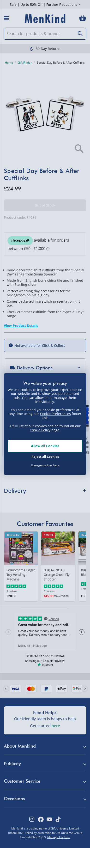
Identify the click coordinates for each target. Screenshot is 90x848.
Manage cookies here (45, 465)
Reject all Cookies (45, 456)
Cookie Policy (40, 430)
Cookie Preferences (55, 413)
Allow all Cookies (45, 446)
